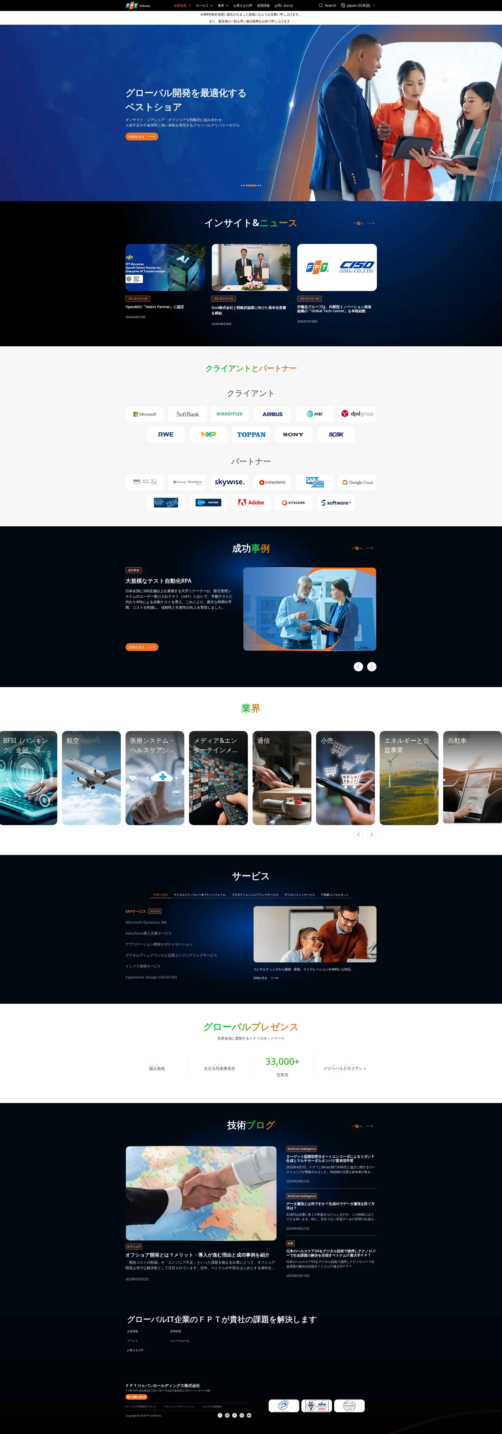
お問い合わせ (283, 5)
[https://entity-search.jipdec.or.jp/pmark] (284, 1411)
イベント (132, 1340)
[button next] (371, 834)
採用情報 (263, 5)
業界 (221, 5)
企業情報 (180, 5)
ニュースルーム (179, 1340)
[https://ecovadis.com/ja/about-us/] (349, 1411)
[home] (138, 6)
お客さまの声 (243, 5)
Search (330, 5)
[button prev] (358, 834)
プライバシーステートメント (179, 1406)
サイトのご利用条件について (141, 1406)
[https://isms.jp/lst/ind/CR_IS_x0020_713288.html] (316, 1411)
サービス (202, 5)
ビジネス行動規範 (212, 1406)
